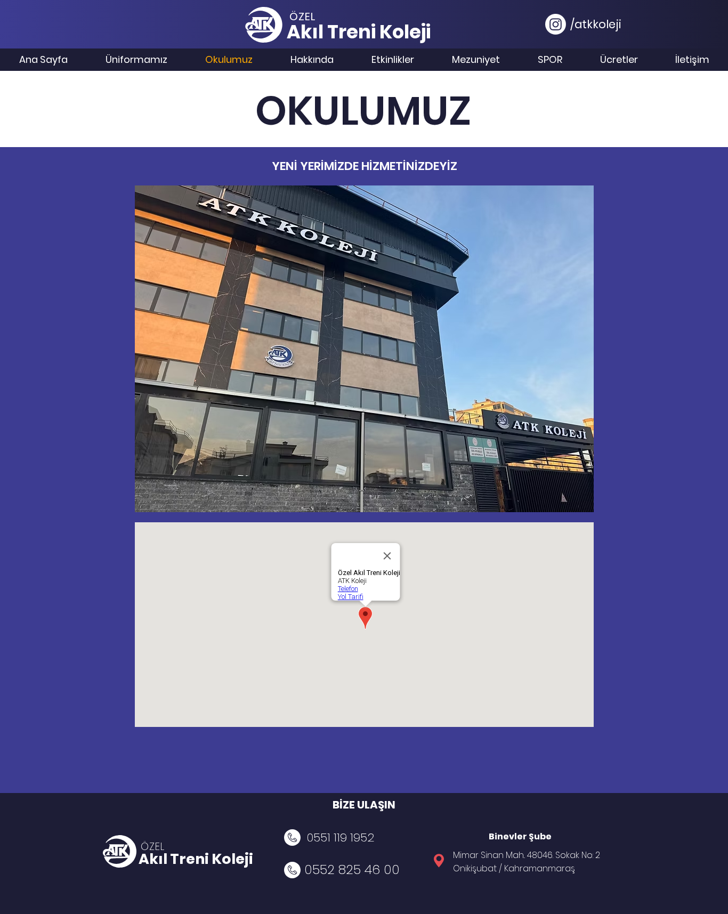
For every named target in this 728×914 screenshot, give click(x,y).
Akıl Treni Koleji (196, 859)
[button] (364, 348)
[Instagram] (555, 24)
